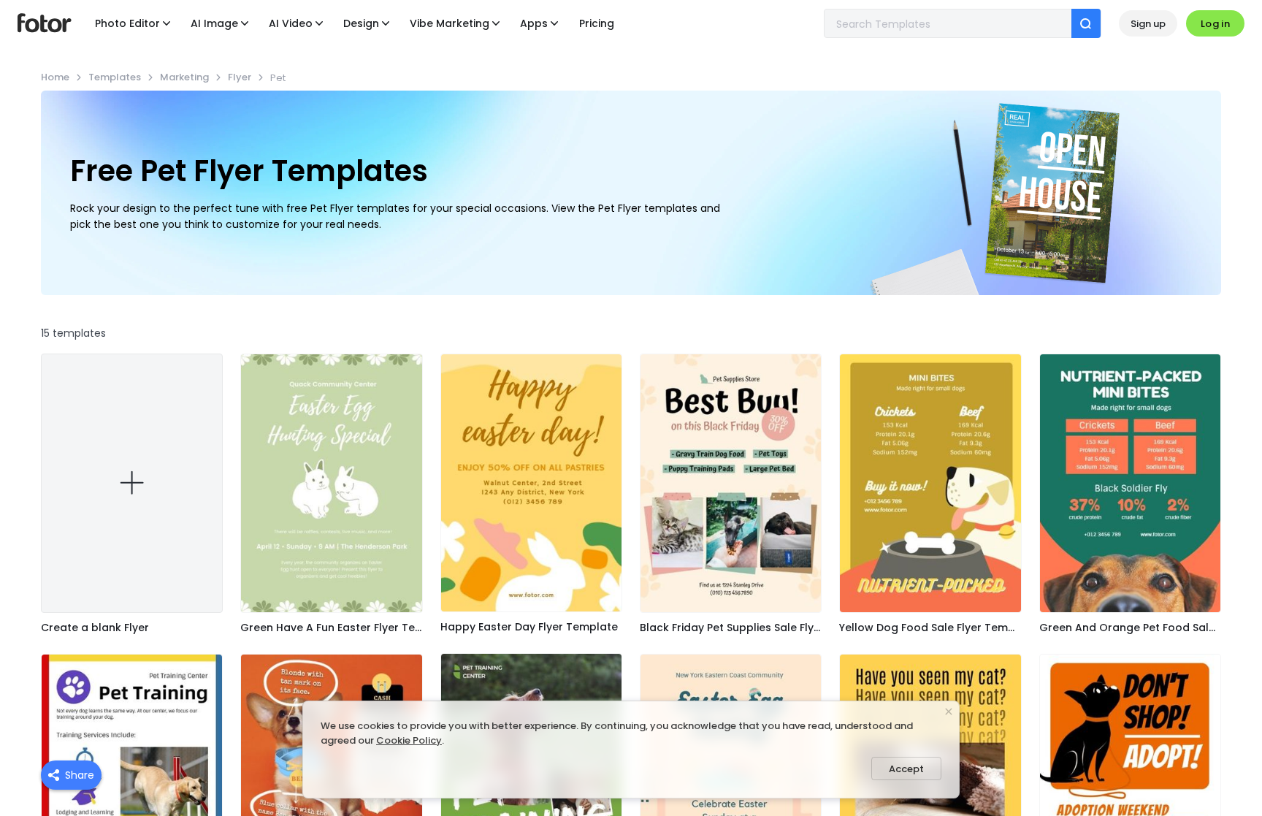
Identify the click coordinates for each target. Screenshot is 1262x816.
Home (55, 77)
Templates (114, 77)
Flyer (239, 77)
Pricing (596, 23)
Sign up (1148, 24)
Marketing (184, 77)
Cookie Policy (409, 740)
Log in (1215, 24)
